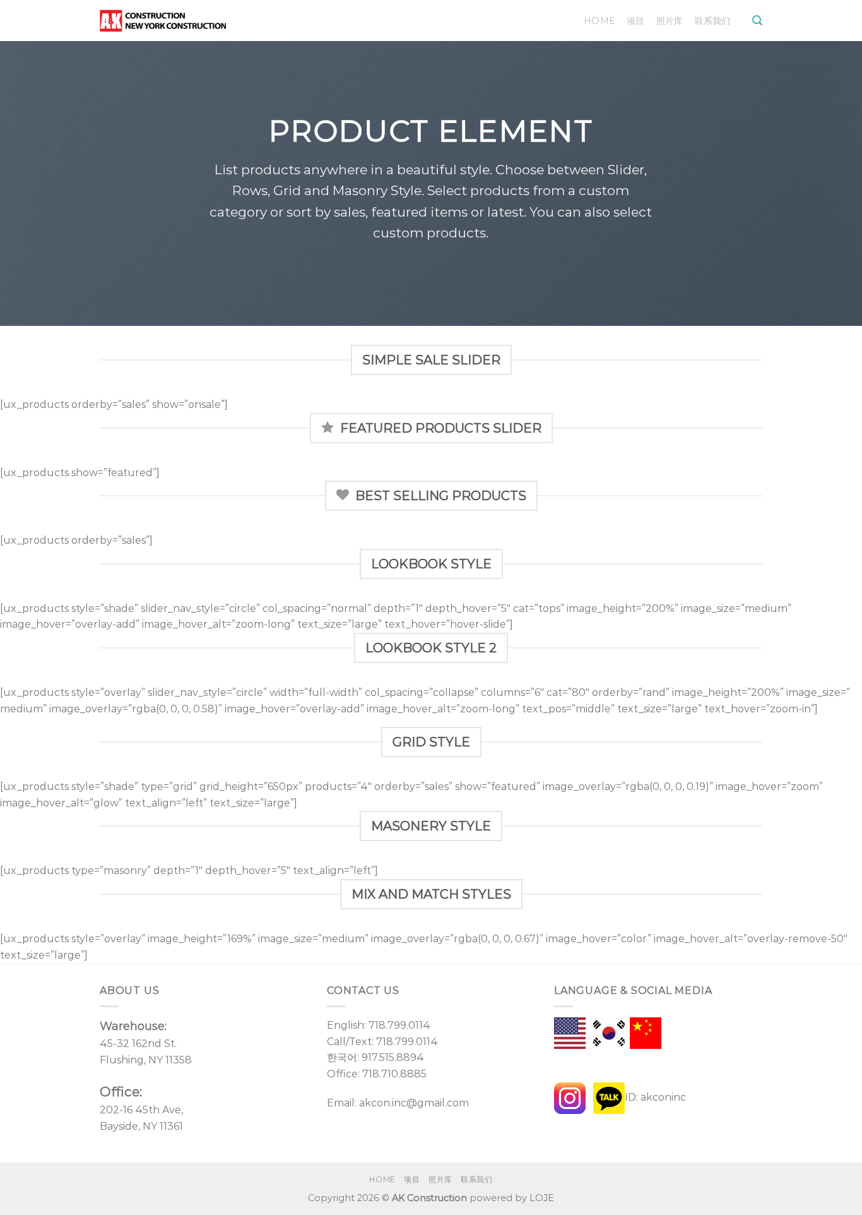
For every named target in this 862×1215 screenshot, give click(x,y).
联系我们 (713, 21)
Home (599, 21)
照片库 (669, 21)
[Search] (757, 20)
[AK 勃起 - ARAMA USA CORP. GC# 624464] (163, 20)
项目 (636, 21)
